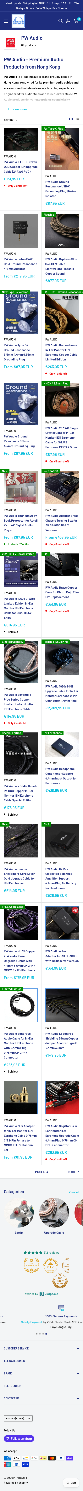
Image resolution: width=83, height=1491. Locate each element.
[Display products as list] (77, 119)
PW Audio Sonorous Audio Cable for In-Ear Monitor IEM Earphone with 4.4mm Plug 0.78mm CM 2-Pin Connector (18, 1045)
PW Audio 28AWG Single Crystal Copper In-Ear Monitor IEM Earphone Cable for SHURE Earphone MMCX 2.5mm (61, 437)
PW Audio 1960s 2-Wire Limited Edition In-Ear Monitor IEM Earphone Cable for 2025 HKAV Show (19, 608)
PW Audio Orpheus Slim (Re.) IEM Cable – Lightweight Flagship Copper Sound (61, 266)
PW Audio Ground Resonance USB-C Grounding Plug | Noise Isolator (60, 189)
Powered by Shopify (16, 1482)
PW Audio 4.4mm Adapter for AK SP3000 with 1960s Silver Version (62, 956)
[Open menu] (6, 21)
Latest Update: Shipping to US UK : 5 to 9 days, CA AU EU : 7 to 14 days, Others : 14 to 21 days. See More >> (41, 6)
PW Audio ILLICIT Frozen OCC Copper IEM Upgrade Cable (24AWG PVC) (21, 166)
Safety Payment (12, 1322)
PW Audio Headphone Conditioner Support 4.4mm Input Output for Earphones (61, 776)
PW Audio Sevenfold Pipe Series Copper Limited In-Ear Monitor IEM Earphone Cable (19, 702)
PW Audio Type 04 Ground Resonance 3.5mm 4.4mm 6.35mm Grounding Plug (19, 352)
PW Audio (10, 156)
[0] (76, 21)
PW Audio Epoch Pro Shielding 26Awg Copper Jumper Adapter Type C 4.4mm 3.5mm (61, 1040)
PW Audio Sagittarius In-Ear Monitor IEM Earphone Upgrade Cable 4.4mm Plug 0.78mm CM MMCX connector (62, 1135)
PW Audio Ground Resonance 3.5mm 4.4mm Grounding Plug (19, 441)
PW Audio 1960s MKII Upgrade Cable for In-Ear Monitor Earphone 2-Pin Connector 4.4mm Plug (61, 693)
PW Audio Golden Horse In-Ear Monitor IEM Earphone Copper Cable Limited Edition (61, 352)
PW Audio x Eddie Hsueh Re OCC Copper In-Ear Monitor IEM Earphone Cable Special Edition (20, 793)
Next (71, 1171)
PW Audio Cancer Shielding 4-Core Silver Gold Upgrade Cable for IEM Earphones (19, 876)
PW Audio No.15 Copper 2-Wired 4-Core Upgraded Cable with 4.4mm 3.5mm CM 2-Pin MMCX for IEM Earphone (20, 960)
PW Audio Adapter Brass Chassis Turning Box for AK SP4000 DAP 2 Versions (61, 523)
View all (74, 1192)
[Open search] (60, 21)
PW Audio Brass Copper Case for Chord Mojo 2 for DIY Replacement (62, 592)
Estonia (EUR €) (15, 1418)
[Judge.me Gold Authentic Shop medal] (31, 1265)
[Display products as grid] (71, 119)
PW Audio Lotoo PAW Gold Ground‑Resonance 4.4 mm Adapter (20, 263)
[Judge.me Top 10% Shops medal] (60, 1281)
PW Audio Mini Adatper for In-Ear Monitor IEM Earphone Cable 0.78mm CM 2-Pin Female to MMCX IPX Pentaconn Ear (20, 1137)
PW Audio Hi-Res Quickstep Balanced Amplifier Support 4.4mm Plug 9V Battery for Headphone (60, 878)
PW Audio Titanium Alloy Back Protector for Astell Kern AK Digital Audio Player (21, 523)
